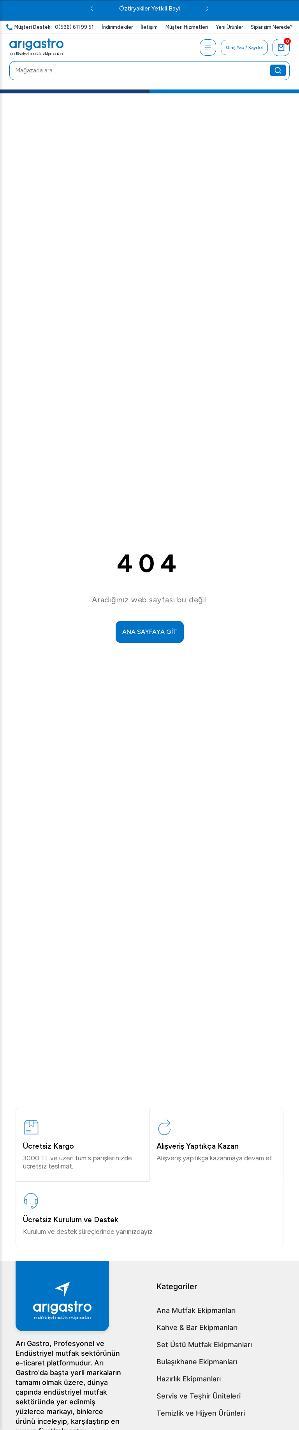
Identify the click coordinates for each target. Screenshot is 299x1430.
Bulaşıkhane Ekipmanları (197, 1362)
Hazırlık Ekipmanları (189, 1379)
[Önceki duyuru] (92, 8)
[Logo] (36, 47)
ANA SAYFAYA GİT (149, 631)
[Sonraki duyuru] (207, 8)
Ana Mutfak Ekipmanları (196, 1310)
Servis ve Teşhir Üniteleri (199, 1396)
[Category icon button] (208, 47)
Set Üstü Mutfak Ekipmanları (204, 1345)
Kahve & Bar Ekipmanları (197, 1327)
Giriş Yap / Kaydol (244, 47)
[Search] (278, 70)
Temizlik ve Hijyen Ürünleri (201, 1413)
